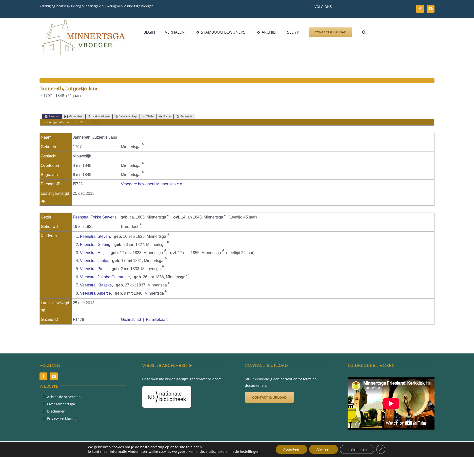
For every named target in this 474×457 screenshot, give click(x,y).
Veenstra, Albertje (95, 293)
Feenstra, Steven (95, 236)
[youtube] (430, 9)
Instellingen (357, 449)
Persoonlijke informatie (57, 122)
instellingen (249, 451)
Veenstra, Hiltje (93, 253)
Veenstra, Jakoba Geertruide (105, 277)
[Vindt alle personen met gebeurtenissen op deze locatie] (142, 147)
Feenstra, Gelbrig (95, 244)
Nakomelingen (101, 116)
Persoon (54, 116)
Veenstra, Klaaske (96, 285)
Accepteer (291, 449)
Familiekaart (157, 319)
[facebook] (420, 9)
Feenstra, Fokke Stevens (95, 217)
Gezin (167, 116)
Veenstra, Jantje (94, 261)
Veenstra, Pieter (94, 269)
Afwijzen (323, 449)
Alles (82, 122)
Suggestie (186, 116)
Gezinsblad (131, 319)
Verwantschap (128, 116)
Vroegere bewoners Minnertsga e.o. (152, 184)
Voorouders (76, 116)
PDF (95, 122)
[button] (364, 32)
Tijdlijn (150, 116)
